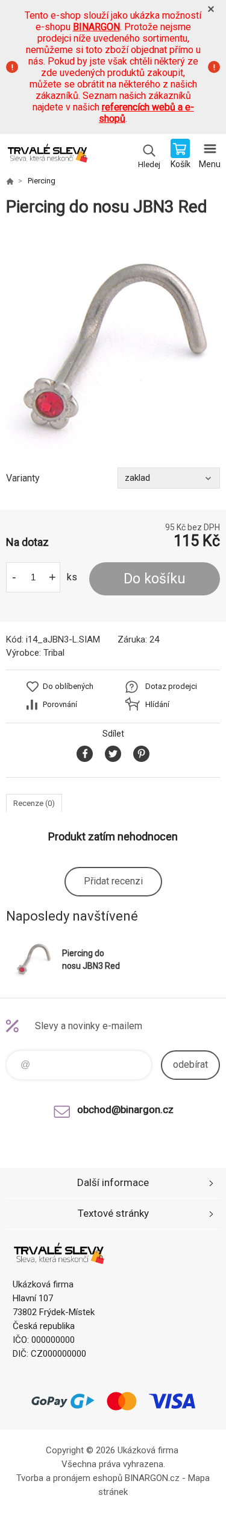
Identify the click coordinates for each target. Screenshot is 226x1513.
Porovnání (60, 704)
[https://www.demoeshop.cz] (9, 181)
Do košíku (155, 579)
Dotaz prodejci (171, 686)
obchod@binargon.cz (125, 1109)
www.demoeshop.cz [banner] (47, 155)
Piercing (41, 180)
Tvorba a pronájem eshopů (69, 1478)
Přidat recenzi (113, 881)
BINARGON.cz (152, 1478)
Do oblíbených (68, 686)
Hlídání (157, 704)
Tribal (53, 652)
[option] (113, 342)
